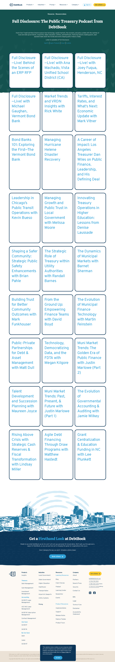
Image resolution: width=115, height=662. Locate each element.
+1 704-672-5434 (94, 586)
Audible (68, 43)
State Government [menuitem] (45, 580)
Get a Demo (99, 5)
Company (75, 5)
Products (29, 5)
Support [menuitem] (58, 612)
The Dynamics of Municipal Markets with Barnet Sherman (89, 261)
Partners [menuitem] (75, 580)
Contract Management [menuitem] (29, 618)
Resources (63, 5)
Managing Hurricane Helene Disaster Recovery (52, 150)
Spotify (46, 43)
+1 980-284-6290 (94, 584)
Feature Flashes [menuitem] (61, 619)
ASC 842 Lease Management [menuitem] (26, 608)
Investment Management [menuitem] (26, 593)
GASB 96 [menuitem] (24, 629)
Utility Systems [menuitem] (44, 598)
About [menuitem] (75, 575)
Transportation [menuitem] (43, 591)
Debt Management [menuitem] (28, 584)
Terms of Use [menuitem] (77, 605)
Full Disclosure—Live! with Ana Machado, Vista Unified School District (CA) (57, 68)
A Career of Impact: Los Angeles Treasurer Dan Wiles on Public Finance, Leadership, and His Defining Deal (89, 160)
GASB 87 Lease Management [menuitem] (26, 601)
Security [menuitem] (75, 587)
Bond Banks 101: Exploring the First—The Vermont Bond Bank (23, 150)
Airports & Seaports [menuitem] (45, 594)
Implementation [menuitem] (61, 608)
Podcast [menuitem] (58, 587)
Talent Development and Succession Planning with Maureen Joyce (24, 401)
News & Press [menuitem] (77, 583)
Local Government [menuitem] (44, 575)
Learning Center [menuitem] (61, 590)
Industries (41, 5)
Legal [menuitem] (74, 601)
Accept (58, 657)
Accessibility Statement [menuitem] (77, 613)
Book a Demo (56, 557)
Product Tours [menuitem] (60, 623)
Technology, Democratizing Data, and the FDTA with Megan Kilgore (56, 353)
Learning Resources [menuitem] (62, 575)
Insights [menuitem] (24, 575)
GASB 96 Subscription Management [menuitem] (29, 614)
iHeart (63, 43)
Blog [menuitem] (57, 579)
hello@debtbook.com (95, 578)
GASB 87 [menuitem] (24, 625)
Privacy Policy (65, 652)
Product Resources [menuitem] (62, 604)
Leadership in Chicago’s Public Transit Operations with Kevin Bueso (24, 208)
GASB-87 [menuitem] (24, 644)
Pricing (52, 5)
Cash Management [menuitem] (27, 588)
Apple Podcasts (55, 43)
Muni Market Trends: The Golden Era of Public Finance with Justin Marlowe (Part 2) (89, 358)
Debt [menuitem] (23, 636)
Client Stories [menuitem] (60, 583)
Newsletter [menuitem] (59, 594)
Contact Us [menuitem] (76, 591)
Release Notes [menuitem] (60, 615)
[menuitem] (41, 603)
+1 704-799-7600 (94, 581)
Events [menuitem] (58, 598)
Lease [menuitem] (23, 640)
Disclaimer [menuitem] (76, 608)
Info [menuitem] (74, 597)
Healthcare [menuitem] (42, 587)
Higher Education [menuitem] (44, 583)
